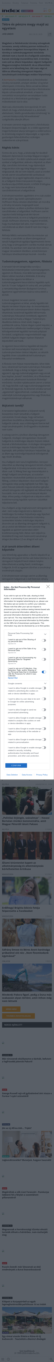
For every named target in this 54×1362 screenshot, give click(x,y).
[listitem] (27, 634)
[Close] (48, 587)
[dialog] (27, 681)
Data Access (27, 775)
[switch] (44, 640)
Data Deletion (12, 775)
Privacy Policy (42, 775)
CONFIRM (16, 766)
